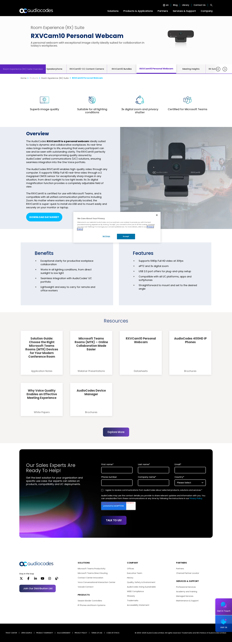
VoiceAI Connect (85, 587)
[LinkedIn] (35, 579)
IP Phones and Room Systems (91, 605)
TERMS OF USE (96, 633)
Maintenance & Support (187, 600)
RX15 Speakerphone (51, 69)
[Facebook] (28, 579)
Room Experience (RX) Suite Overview (23, 69)
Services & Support (184, 11)
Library (185, 5)
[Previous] (218, 69)
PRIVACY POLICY (81, 633)
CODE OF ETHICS (112, 633)
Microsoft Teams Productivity (91, 568)
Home (23, 78)
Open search (211, 5)
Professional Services (186, 587)
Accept (126, 236)
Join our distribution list (38, 588)
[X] (21, 579)
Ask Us (223, 627)
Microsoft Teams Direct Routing (93, 573)
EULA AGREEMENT (63, 633)
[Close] (157, 215)
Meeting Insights (191, 69)
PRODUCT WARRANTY (44, 633)
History (130, 577)
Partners (163, 11)
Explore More (116, 432)
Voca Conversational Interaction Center (96, 582)
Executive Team (134, 573)
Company (207, 11)
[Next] (225, 69)
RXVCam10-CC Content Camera (87, 69)
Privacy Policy (196, 498)
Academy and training (186, 591)
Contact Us (200, 5)
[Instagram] (50, 579)
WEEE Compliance (135, 591)
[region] (117, 227)
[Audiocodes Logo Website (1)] (36, 10)
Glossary (131, 596)
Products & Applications (138, 11)
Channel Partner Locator (187, 573)
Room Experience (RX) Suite (55, 78)
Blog (175, 5)
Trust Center (11, 633)
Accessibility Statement (138, 605)
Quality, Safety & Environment (141, 582)
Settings (106, 236)
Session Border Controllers (90, 600)
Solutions (113, 11)
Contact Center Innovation (90, 577)
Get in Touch (223, 610)
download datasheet (44, 217)
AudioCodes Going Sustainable (141, 587)
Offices (130, 568)
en (167, 5)
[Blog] (57, 579)
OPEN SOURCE (26, 633)
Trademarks (132, 600)
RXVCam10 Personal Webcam (156, 68)
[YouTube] (42, 579)
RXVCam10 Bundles (122, 69)
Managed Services (184, 596)
